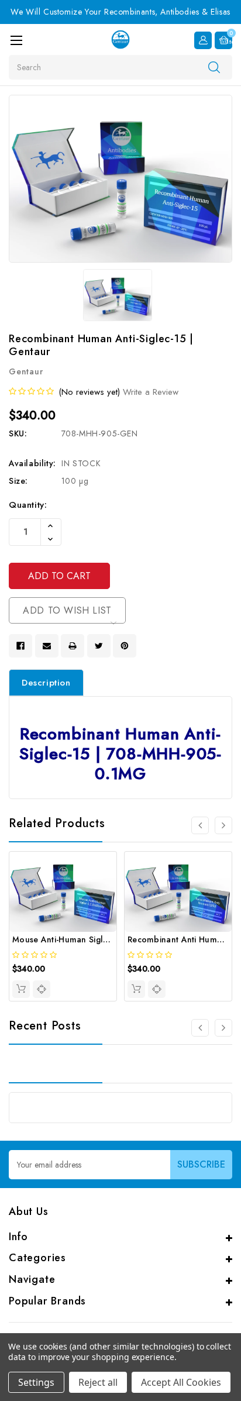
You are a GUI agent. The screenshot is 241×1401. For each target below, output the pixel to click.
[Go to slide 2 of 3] (223, 1028)
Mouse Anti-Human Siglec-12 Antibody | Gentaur (107, 939)
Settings (36, 1382)
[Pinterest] (124, 646)
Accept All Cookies (181, 1382)
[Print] (72, 646)
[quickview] (41, 989)
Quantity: (28, 504)
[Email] (46, 646)
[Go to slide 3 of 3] (200, 1028)
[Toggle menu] (16, 40)
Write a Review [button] (150, 391)
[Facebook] (20, 646)
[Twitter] (99, 646)
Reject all (98, 1382)
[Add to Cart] (21, 989)
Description (46, 682)
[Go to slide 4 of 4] (200, 825)
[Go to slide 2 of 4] (223, 825)
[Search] (214, 67)
